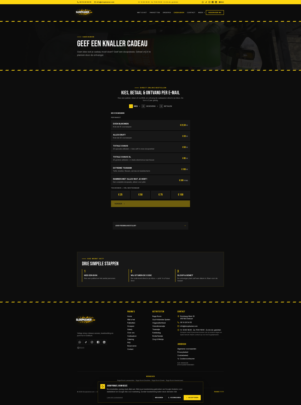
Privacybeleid (182, 352)
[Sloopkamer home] (105, 12)
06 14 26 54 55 (85, 2)
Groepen (167, 12)
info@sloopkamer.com (105, 2)
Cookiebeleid (182, 355)
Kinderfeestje (157, 336)
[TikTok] (206, 2)
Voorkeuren (175, 397)
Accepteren (193, 397)
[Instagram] (209, 2)
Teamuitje (156, 329)
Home (129, 316)
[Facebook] (213, 2)
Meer (200, 12)
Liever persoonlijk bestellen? (150, 226)
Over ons (131, 333)
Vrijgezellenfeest (159, 323)
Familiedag (156, 333)
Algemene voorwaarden (186, 349)
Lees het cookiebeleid (115, 397)
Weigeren (159, 397)
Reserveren (132, 346)
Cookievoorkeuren (187, 359)
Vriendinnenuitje (158, 326)
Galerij (129, 329)
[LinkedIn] (216, 2)
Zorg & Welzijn (158, 339)
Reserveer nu (214, 12)
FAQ (129, 343)
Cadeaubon (179, 12)
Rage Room (156, 316)
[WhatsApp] (203, 2)
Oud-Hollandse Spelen (161, 320)
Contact (191, 12)
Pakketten (155, 12)
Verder (118, 204)
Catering (130, 339)
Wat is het (142, 12)
